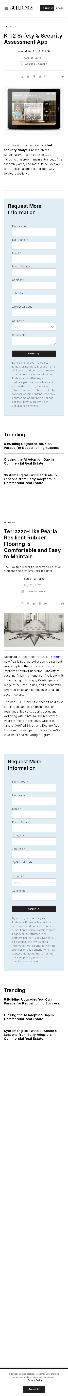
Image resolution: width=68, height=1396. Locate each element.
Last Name (20, 239)
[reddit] (40, 76)
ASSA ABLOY (42, 51)
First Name (20, 226)
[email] (46, 76)
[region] (34, 1382)
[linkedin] (28, 76)
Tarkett (41, 578)
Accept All (34, 1389)
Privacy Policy (35, 1380)
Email (16, 253)
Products (10, 26)
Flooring (9, 522)
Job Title (18, 293)
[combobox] (34, 327)
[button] (6, 8)
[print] (62, 76)
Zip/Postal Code (22, 306)
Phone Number (21, 266)
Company (18, 279)
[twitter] (34, 76)
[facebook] (22, 76)
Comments (18, 335)
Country (18, 320)
